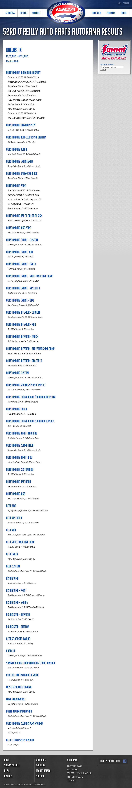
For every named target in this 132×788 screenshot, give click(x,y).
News (7, 771)
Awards (8, 776)
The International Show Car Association (66, 13)
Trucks (71, 780)
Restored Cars (75, 777)
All (36, 784)
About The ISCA (43, 771)
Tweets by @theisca (107, 64)
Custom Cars (74, 766)
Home (119, 3)
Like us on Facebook (113, 761)
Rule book (41, 760)
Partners (40, 766)
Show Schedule (11, 766)
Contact (126, 3)
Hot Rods (72, 769)
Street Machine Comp (79, 773)
